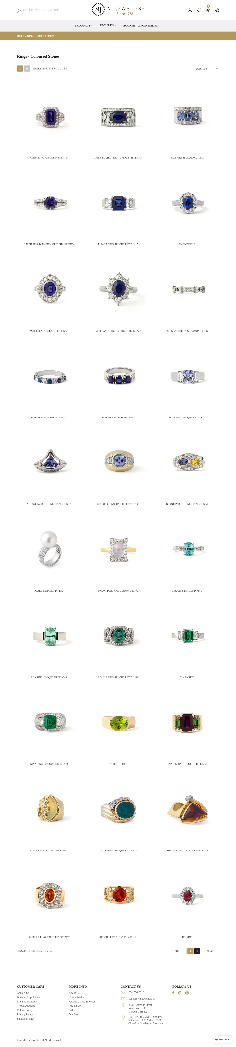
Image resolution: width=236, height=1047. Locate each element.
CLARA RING (187, 677)
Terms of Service (26, 1005)
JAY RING (187, 937)
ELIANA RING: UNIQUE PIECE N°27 (118, 244)
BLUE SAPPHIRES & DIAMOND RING (187, 331)
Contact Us (23, 992)
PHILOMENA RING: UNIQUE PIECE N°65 (48, 504)
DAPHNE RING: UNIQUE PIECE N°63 (187, 764)
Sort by (201, 68)
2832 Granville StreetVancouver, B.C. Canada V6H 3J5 (140, 1008)
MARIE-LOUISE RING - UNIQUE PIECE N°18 (118, 157)
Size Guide (75, 1005)
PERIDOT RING (118, 764)
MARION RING (187, 244)
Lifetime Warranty (27, 1001)
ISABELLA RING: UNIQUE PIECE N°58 (49, 937)
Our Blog (74, 1014)
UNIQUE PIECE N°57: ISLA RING (118, 937)
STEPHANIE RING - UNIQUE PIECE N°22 (118, 331)
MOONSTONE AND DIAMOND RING (118, 591)
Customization (76, 997)
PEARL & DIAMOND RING (48, 591)
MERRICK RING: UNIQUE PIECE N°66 (118, 504)
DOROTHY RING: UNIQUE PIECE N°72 (187, 504)
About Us (106, 25)
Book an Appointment (140, 25)
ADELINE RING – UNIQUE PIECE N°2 (187, 850)
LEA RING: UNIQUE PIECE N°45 (49, 677)
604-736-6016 (136, 992)
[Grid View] (20, 68)
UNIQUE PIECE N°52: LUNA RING (49, 850)
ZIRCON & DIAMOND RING (187, 591)
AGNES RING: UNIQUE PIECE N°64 (49, 331)
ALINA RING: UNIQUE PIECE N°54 (49, 157)
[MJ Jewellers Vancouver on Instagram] (187, 993)
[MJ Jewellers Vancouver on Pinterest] (179, 993)
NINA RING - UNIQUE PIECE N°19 (49, 764)
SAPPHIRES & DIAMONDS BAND (49, 417)
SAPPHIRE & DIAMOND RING (187, 157)
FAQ (71, 1010)
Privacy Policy (25, 1014)
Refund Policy (25, 1010)
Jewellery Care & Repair (82, 1001)
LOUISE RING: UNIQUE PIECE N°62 (118, 677)
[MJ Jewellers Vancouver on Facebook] (173, 993)
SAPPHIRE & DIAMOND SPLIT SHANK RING (49, 244)
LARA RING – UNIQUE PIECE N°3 (118, 850)
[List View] (27, 68)
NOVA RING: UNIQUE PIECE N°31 (187, 417)
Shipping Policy (25, 1018)
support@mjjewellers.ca (142, 998)
